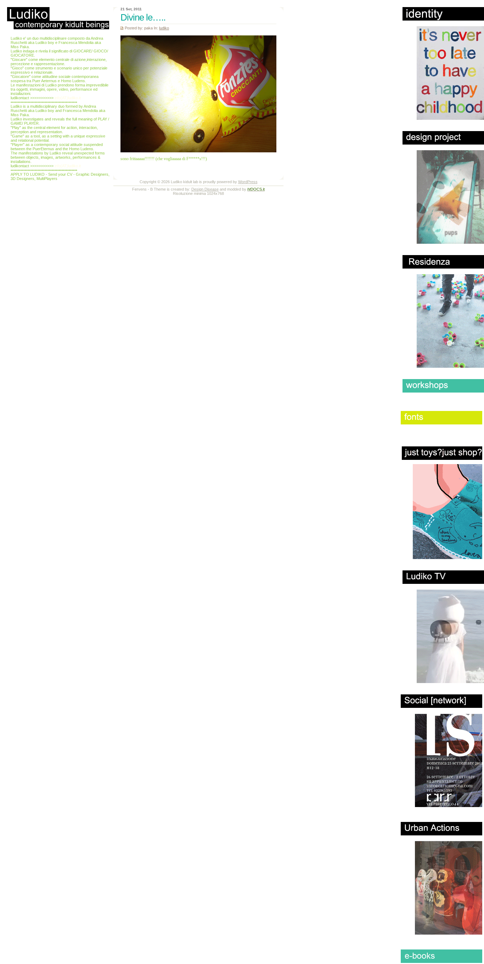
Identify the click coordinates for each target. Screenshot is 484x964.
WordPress (248, 182)
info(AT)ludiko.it (68, 98)
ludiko (164, 28)
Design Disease (205, 189)
